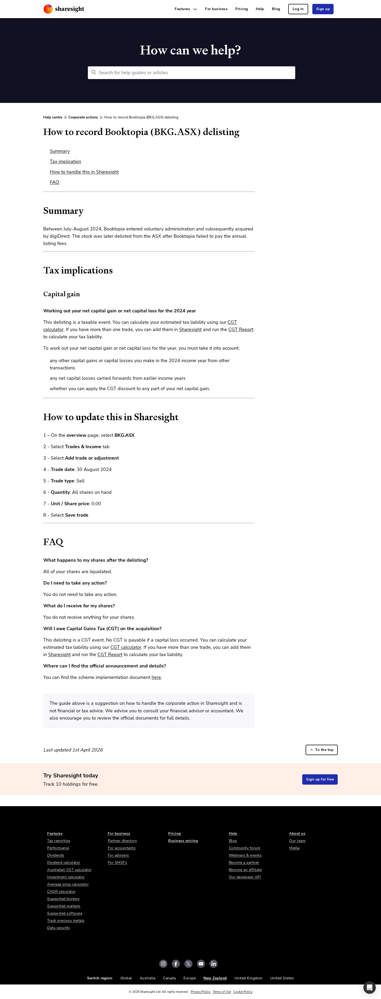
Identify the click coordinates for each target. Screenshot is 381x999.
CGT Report (240, 329)
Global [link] (126, 978)
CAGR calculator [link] (61, 891)
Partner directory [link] (122, 840)
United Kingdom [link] (249, 978)
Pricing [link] (241, 8)
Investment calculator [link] (66, 877)
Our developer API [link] (245, 877)
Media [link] (294, 848)
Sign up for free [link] (320, 779)
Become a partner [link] (244, 862)
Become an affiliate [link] (245, 869)
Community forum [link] (244, 848)
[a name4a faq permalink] (40, 542)
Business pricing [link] (183, 840)
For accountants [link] (122, 848)
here (156, 677)
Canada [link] (169, 978)
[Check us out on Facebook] (176, 964)
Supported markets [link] (64, 906)
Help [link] (260, 8)
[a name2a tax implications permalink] (40, 270)
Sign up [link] (323, 8)
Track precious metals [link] (66, 920)
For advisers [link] (118, 855)
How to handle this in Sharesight (84, 172)
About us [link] (297, 833)
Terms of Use (222, 992)
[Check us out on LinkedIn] (213, 964)
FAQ (54, 182)
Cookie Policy (242, 992)
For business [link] (216, 8)
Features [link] (54, 833)
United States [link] (282, 978)
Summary (60, 151)
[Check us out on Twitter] (188, 964)
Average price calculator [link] (68, 884)
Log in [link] (298, 8)
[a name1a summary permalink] (40, 211)
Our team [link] (297, 840)
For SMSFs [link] (117, 862)
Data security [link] (58, 927)
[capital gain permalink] (40, 294)
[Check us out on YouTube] (201, 964)
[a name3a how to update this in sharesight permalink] (40, 417)
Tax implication (65, 161)
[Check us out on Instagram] (163, 964)
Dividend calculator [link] (63, 862)
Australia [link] (148, 978)
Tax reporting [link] (58, 840)
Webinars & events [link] (245, 855)
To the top (324, 749)
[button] (369, 987)
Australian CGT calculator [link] (69, 869)
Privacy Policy (200, 992)
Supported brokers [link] (63, 898)
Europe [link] (190, 978)
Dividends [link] (55, 855)
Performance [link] (58, 848)
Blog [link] (276, 8)
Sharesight (190, 329)
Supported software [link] (64, 913)
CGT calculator (125, 647)
